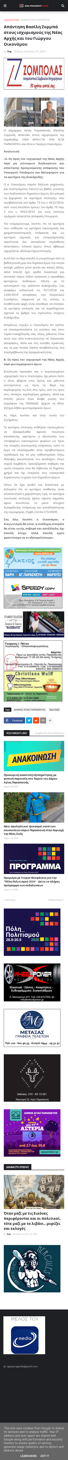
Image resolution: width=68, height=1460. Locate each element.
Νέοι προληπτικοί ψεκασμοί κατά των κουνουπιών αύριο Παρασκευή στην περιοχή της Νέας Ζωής (34, 830)
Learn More (28, 1456)
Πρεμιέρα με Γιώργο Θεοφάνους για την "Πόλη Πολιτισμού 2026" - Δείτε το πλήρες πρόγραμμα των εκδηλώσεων (32, 881)
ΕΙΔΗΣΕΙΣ (54, 709)
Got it (44, 1456)
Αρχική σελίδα (11, 19)
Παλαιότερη (55, 899)
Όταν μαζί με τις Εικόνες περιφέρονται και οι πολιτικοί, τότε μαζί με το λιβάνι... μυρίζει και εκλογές (32, 1221)
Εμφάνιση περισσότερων (50, 732)
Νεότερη (10, 899)
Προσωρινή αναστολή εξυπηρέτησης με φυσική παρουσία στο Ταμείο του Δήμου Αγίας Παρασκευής (30, 778)
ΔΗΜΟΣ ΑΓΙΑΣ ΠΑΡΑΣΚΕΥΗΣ (35, 19)
